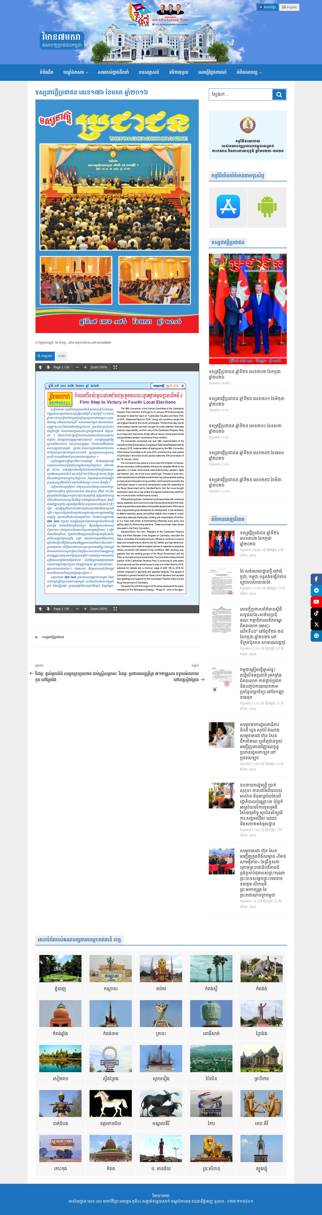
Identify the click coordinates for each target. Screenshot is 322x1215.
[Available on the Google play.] (267, 207)
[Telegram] (316, 590)
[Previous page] (40, 367)
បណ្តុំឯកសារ (73, 72)
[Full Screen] (115, 367)
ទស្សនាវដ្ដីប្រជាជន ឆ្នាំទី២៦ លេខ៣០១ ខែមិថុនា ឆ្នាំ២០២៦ (247, 401)
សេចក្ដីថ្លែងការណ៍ (212, 72)
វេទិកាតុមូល (178, 72)
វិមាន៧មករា (61, 37)
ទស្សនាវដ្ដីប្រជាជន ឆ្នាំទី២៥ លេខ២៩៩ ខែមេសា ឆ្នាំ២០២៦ (246, 456)
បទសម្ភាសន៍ (149, 72)
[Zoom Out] (77, 367)
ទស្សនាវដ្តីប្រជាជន (53, 637)
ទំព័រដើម (46, 72)
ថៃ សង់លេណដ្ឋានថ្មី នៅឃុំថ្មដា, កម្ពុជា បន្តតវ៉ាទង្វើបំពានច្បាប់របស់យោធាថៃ (263, 577)
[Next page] (48, 367)
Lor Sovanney (101, 342)
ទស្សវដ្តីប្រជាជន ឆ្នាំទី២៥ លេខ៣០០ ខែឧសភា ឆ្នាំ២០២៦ (245, 429)
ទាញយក (46, 356)
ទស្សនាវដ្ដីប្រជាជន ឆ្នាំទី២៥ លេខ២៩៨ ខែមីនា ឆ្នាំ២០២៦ (245, 482)
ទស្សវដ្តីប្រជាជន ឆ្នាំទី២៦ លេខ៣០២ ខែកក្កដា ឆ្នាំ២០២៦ (245, 374)
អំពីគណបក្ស (247, 72)
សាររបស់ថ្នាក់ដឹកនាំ (113, 72)
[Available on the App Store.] (228, 207)
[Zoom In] (85, 367)
